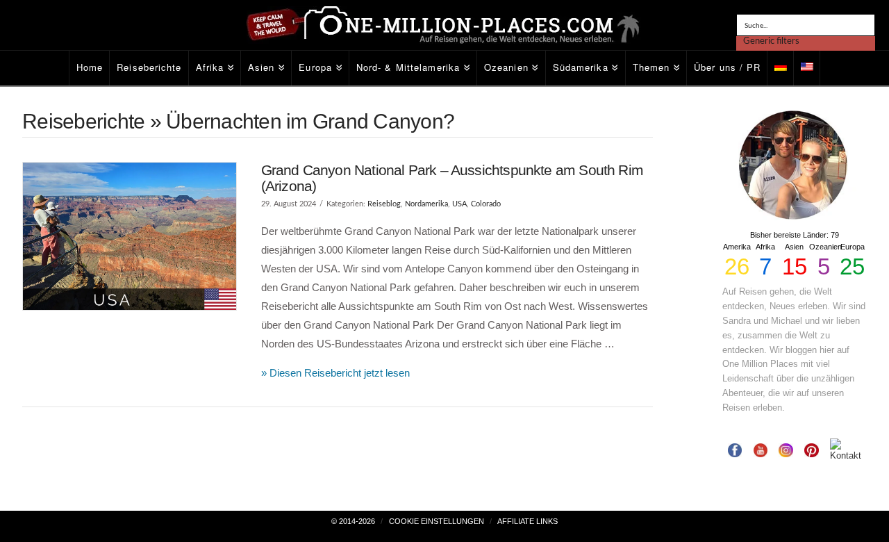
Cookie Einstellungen (436, 521)
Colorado (486, 204)
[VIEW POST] (129, 236)
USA (459, 204)
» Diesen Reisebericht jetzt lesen (335, 373)
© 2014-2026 (353, 521)
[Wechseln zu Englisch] (807, 68)
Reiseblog (384, 204)
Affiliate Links (527, 521)
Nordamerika (426, 204)
